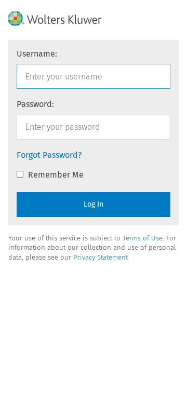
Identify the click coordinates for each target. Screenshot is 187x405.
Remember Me (55, 175)
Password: (35, 104)
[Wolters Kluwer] (58, 18)
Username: (37, 54)
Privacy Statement (100, 257)
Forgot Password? (49, 155)
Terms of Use (143, 238)
